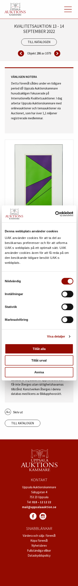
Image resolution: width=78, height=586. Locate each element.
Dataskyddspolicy (39, 555)
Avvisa (39, 372)
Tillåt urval (39, 360)
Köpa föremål (39, 541)
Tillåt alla (39, 349)
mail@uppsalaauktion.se (39, 507)
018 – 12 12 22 (41, 502)
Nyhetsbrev (39, 545)
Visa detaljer (56, 336)
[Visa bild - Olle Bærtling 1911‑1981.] (39, 181)
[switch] (67, 294)
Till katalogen (39, 42)
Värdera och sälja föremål (39, 536)
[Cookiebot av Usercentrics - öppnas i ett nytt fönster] (55, 214)
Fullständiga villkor (39, 550)
